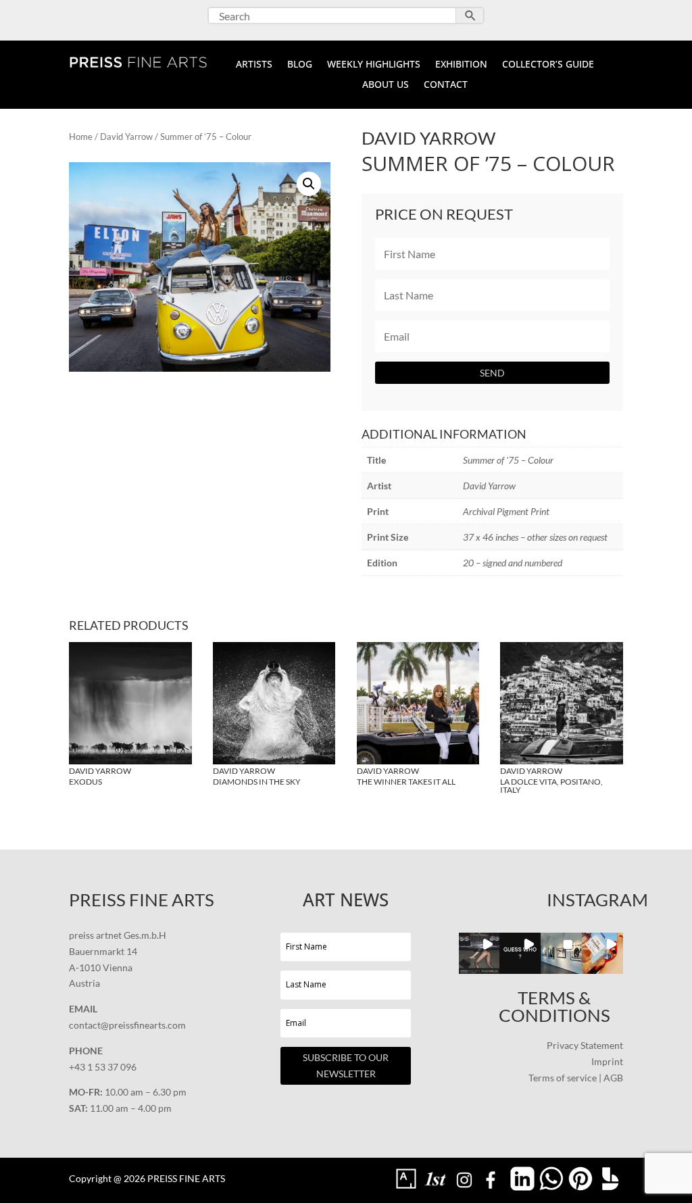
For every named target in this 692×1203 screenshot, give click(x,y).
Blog (299, 64)
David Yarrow (126, 136)
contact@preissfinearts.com (127, 1025)
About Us (385, 85)
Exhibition (461, 64)
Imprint (607, 1061)
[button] (309, 184)
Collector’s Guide (548, 64)
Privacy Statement (585, 1045)
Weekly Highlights (373, 64)
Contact (446, 85)
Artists (254, 64)
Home (81, 136)
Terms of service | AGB (575, 1077)
